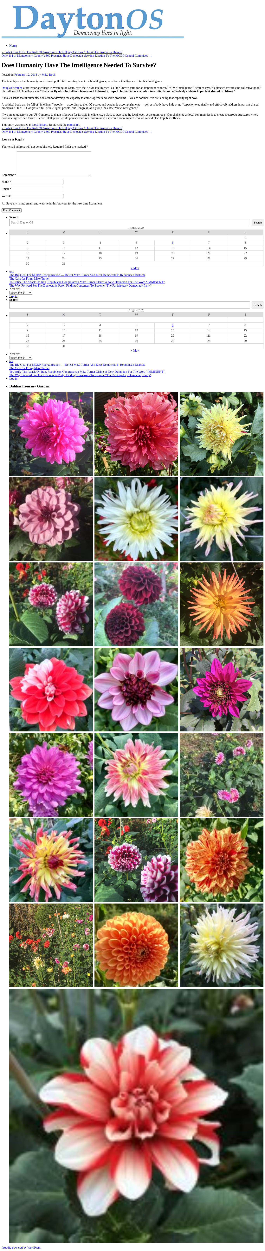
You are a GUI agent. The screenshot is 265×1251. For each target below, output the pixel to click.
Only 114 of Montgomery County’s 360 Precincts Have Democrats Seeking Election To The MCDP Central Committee (77, 55)
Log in (13, 296)
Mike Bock (48, 74)
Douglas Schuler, (12, 87)
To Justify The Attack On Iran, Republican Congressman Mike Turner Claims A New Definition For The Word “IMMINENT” (87, 282)
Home (13, 45)
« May (135, 268)
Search (13, 217)
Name (6, 181)
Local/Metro (39, 124)
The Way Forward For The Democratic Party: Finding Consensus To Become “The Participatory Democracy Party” (80, 285)
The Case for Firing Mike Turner (29, 278)
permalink (73, 124)
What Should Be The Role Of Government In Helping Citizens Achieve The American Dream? (62, 52)
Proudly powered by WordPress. (21, 1247)
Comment (9, 175)
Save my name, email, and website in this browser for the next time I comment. (54, 203)
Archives (14, 289)
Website (6, 196)
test (11, 271)
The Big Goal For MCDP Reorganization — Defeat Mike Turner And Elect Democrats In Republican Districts (77, 275)
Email (6, 189)
